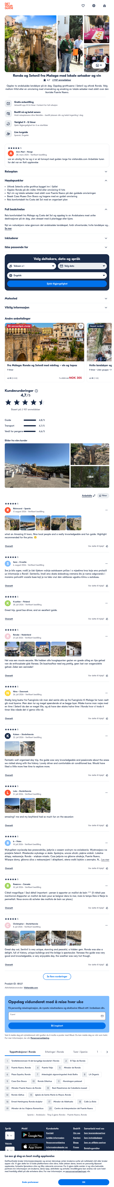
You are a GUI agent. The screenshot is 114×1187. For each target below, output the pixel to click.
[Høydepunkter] (106, 180)
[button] (57, 80)
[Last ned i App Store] (33, 1147)
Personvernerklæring (40, 1038)
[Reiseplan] (106, 171)
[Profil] (104, 6)
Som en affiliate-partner (95, 1142)
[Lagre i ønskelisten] (81, 326)
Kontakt (50, 1133)
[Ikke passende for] (106, 247)
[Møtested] (106, 298)
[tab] (22, 1052)
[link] (44, 352)
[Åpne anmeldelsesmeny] (106, 510)
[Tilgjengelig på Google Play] (33, 1135)
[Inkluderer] (106, 238)
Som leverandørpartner (94, 1133)
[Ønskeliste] (83, 6)
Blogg (76, 1142)
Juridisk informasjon (55, 1138)
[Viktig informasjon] (106, 307)
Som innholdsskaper (93, 1138)
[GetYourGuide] (9, 6)
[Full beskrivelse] (106, 209)
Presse (76, 1147)
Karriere (76, 1138)
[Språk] (93, 5)
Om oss (76, 1133)
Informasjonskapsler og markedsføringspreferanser (58, 1149)
